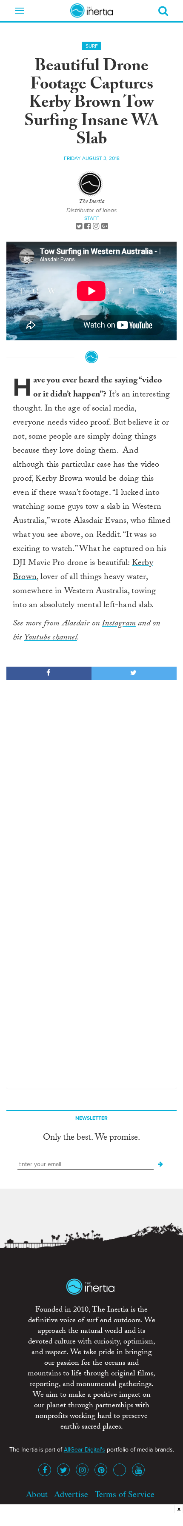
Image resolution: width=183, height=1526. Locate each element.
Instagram (119, 624)
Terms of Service (125, 1494)
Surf (92, 46)
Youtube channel (50, 638)
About (37, 1494)
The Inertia (91, 202)
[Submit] (160, 1164)
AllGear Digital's (84, 1449)
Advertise (71, 1494)
